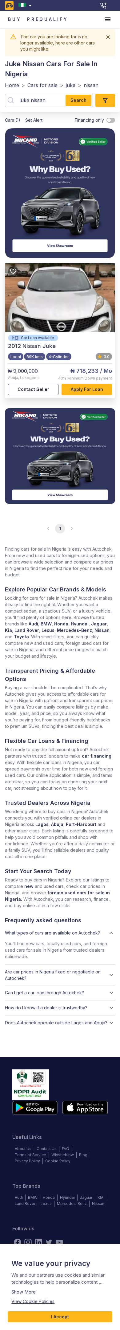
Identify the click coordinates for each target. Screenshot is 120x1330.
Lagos (42, 824)
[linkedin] (38, 1242)
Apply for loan (87, 389)
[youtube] (59, 1242)
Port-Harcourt (81, 824)
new (29, 886)
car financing (96, 756)
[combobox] (26, 5)
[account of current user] (107, 19)
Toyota (21, 636)
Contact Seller (33, 389)
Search (78, 100)
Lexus (48, 630)
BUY (14, 19)
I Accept (60, 1316)
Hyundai (80, 623)
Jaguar (99, 623)
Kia (8, 630)
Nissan (102, 630)
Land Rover (26, 630)
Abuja (57, 824)
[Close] (108, 37)
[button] (60, 933)
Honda (61, 623)
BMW (46, 623)
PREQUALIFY (47, 19)
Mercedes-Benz (74, 630)
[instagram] (28, 1242)
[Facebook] (17, 1242)
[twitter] (49, 1242)
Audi (33, 623)
